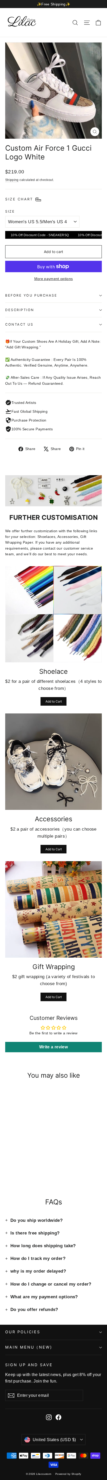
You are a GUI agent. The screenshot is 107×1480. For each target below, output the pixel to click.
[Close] (97, 695)
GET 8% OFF (54, 771)
